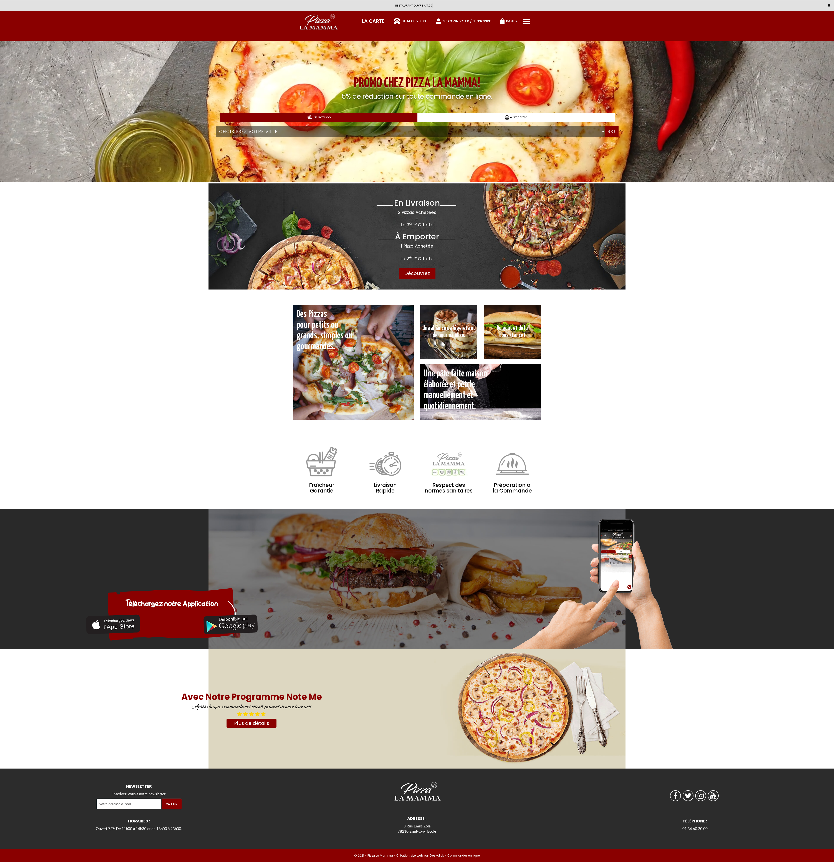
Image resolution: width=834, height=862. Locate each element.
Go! (611, 131)
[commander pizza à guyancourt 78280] (113, 624)
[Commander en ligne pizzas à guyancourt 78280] (318, 20)
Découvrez (417, 273)
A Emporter (518, 117)
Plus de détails (251, 723)
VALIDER (171, 804)
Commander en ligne (463, 855)
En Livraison (322, 117)
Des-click (437, 855)
